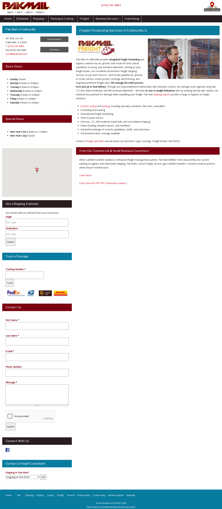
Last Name (12, 335)
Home (8, 18)
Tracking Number (16, 269)
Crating (50, 495)
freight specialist (95, 141)
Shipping (39, 18)
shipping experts (161, 94)
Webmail (130, 495)
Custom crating (88, 106)
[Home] (27, 13)
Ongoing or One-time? (17, 472)
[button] (37, 170)
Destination (12, 228)
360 (18, 495)
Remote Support (116, 495)
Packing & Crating (62, 18)
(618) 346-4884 (111, 5)
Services (71, 495)
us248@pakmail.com (16, 53)
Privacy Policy (84, 495)
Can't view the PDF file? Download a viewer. (103, 183)
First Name (12, 320)
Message (11, 382)
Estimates (22, 18)
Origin (9, 216)
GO (43, 477)
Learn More (85, 175)
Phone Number (14, 366)
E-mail (10, 351)
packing (106, 106)
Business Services (107, 18)
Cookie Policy (99, 495)
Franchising (131, 18)
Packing (40, 495)
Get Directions (54, 39)
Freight (85, 18)
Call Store (54, 49)
